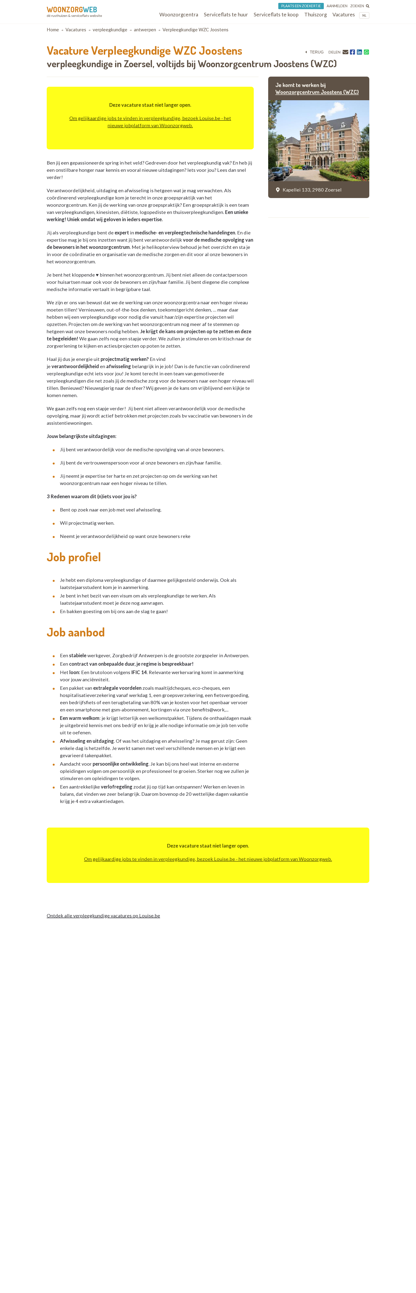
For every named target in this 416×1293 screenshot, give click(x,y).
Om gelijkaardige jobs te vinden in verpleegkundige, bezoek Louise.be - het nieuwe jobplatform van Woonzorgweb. (208, 859)
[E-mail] (345, 51)
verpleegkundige (110, 29)
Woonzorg (72, 9)
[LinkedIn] (359, 52)
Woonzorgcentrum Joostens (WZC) (317, 91)
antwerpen (145, 29)
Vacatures (75, 29)
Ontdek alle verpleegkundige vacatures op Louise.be (103, 915)
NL (364, 15)
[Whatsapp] (366, 52)
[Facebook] (352, 52)
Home (53, 29)
